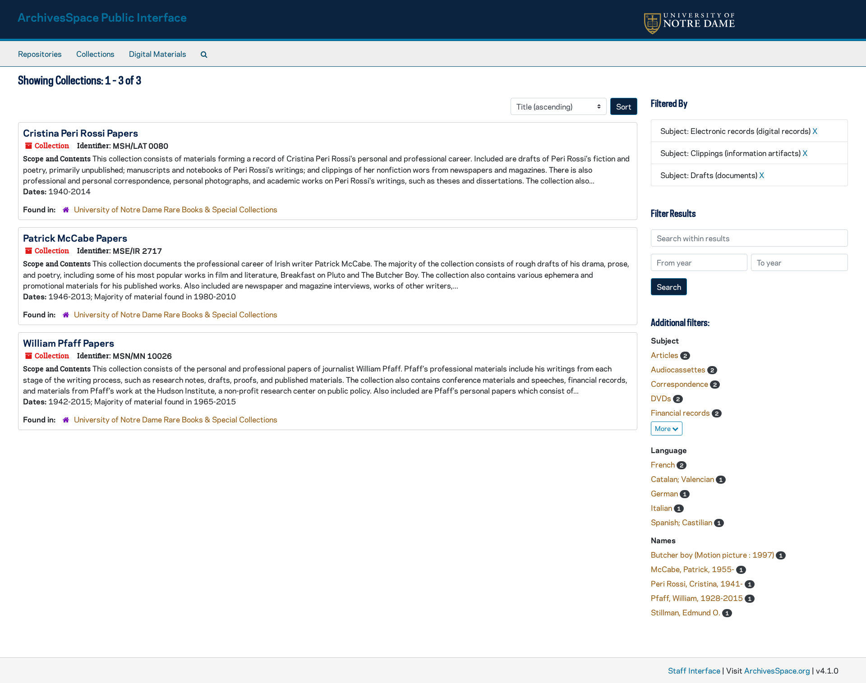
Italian (662, 508)
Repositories (40, 54)
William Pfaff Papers (68, 342)
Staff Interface (694, 670)
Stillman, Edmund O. (686, 612)
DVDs (662, 398)
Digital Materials (157, 54)
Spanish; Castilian (682, 522)
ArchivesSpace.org (777, 670)
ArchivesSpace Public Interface (102, 16)
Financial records (681, 412)
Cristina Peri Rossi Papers (80, 132)
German (665, 493)
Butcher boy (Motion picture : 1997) (713, 554)
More (663, 428)
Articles (665, 355)
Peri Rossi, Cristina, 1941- (698, 583)
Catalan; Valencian (683, 479)
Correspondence (680, 384)
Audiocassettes (679, 369)
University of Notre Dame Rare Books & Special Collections (175, 209)
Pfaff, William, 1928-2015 (698, 598)
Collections (95, 54)
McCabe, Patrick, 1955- (693, 569)
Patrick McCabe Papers (75, 237)
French (664, 464)
